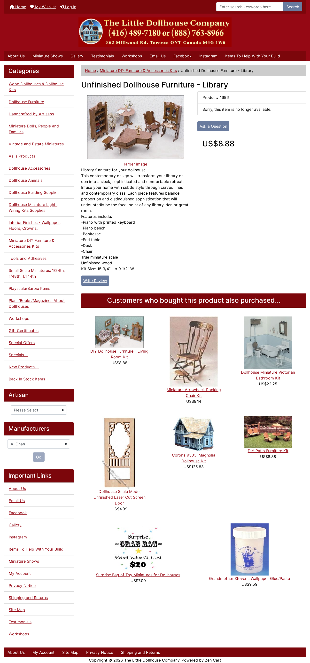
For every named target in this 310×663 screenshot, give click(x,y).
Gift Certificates (24, 330)
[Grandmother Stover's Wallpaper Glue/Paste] (250, 549)
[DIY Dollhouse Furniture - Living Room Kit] (119, 332)
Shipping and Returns (28, 597)
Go (38, 457)
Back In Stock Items (27, 379)
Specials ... (18, 354)
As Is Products (22, 156)
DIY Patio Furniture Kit (268, 450)
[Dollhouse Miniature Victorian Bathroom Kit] (268, 342)
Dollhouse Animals (25, 180)
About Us (16, 56)
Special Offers (22, 342)
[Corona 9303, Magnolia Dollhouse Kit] (194, 433)
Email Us (158, 56)
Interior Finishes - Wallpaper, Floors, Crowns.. (35, 225)
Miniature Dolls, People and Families (34, 129)
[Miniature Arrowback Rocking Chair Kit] (194, 351)
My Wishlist (45, 6)
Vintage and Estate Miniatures (36, 144)
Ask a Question (213, 126)
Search (293, 6)
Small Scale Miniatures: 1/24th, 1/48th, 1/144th (37, 273)
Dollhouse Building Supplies (34, 192)
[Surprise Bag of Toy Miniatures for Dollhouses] (138, 547)
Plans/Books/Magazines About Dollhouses (37, 303)
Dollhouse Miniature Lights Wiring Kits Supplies (33, 207)
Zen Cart (213, 660)
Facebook (182, 56)
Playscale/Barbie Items (29, 288)
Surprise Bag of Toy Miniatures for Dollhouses (138, 574)
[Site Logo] (155, 32)
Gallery (76, 56)
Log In (70, 6)
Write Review (95, 280)
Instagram (208, 56)
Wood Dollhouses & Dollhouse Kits (36, 86)
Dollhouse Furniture (26, 101)
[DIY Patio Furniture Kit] (268, 431)
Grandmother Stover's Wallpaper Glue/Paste (249, 578)
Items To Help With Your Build (252, 56)
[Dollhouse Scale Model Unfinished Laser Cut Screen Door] (119, 451)
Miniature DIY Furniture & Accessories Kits (138, 70)
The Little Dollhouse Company (151, 660)
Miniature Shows (47, 56)
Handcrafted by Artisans (31, 113)
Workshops (132, 56)
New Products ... (24, 366)
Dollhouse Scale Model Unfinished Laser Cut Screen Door (119, 497)
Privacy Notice (22, 585)
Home (20, 6)
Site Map (17, 609)
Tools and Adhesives (27, 258)
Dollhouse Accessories (29, 168)
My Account (20, 573)
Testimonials (102, 56)
